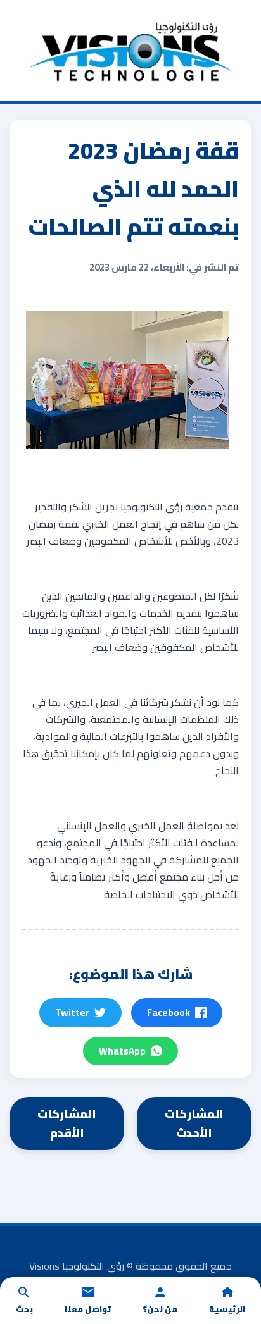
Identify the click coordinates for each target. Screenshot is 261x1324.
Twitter (72, 1012)
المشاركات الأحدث (194, 1123)
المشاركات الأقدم (66, 1123)
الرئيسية (227, 1308)
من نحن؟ (160, 1308)
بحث (24, 1308)
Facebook (168, 1012)
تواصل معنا (88, 1308)
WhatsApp (122, 1051)
